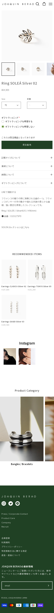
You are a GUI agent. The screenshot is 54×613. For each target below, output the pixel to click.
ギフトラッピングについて (14, 183)
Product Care (8, 518)
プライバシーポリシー (12, 546)
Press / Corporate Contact (15, 513)
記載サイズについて (11, 157)
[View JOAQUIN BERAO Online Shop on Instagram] (4, 503)
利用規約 (6, 542)
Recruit (5, 526)
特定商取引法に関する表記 (14, 551)
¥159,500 (5, 325)
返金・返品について (11, 555)
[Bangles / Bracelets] (22, 429)
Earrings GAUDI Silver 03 (13, 321)
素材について (8, 166)
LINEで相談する (9, 191)
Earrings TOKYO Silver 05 (39, 286)
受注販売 (27, 145)
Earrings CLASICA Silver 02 (14, 286)
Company (6, 522)
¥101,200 (31, 289)
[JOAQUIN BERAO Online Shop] (18, 4)
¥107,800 (5, 289)
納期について (8, 174)
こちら (26, 227)
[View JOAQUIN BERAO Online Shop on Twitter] (10, 503)
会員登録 (6, 538)
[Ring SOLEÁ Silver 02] (8, 69)
